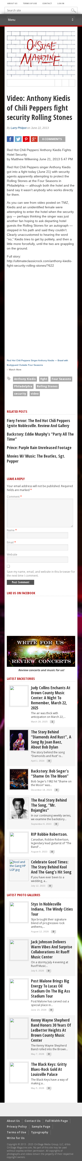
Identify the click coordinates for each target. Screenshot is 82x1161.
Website (12, 554)
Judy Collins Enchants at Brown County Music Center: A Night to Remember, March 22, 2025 (50, 697)
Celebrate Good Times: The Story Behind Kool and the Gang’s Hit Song (51, 866)
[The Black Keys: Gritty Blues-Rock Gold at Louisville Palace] (19, 1072)
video (35, 394)
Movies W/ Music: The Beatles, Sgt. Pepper (36, 458)
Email (11, 542)
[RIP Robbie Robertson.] (19, 842)
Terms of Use (30, 3)
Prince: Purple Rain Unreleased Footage (39, 447)
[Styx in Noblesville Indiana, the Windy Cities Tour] (19, 912)
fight (43, 379)
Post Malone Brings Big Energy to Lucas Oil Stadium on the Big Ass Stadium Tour (50, 988)
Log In (60, 3)
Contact (47, 3)
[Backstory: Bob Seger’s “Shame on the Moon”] (19, 779)
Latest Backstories (21, 678)
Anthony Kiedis (25, 379)
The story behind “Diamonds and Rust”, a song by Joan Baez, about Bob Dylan (51, 739)
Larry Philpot (18, 128)
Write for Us (16, 1138)
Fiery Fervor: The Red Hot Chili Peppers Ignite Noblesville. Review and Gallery (38, 423)
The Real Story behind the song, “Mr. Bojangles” (49, 805)
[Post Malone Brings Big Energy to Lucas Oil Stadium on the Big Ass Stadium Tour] (19, 989)
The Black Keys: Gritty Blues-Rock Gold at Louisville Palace (49, 1069)
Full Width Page (56, 1121)
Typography (39, 1132)
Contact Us (33, 1121)
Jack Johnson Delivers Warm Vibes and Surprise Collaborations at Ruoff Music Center (51, 949)
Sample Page (41, 1126)
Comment (14, 497)
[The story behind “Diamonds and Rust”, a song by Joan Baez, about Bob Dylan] (19, 740)
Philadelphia (23, 386)
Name (12, 530)
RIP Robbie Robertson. (49, 834)
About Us (12, 3)
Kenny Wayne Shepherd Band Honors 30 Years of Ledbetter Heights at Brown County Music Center (51, 1030)
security (20, 394)
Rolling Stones (47, 386)
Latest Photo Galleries (23, 895)
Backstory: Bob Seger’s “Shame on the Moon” (50, 773)
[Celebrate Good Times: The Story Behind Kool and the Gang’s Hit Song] (19, 866)
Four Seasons (61, 379)
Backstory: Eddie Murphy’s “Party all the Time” (40, 436)
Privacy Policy (17, 1126)
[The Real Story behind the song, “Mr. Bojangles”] (19, 808)
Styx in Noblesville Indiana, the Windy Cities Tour (52, 909)
